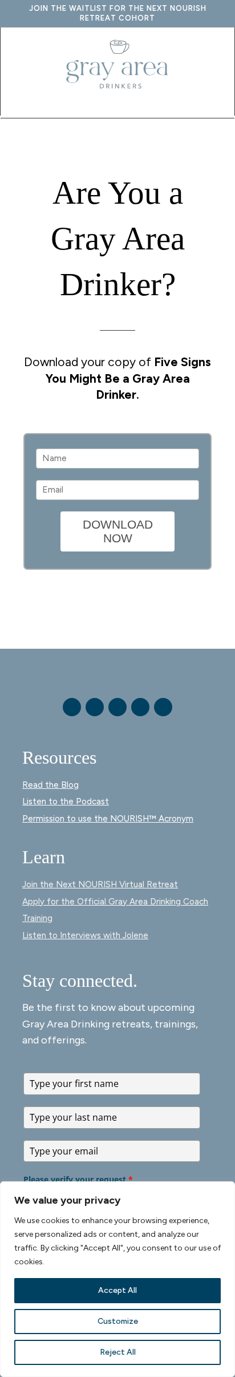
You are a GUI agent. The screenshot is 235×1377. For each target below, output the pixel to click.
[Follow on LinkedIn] (140, 707)
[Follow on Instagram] (95, 707)
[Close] (223, 1191)
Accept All (117, 1290)
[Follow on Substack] (163, 707)
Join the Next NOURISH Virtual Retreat (100, 884)
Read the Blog (50, 785)
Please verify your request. (78, 1179)
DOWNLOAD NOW (118, 531)
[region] (117, 1279)
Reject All (118, 1352)
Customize (118, 1321)
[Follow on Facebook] (72, 707)
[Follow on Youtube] (117, 707)
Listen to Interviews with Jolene (85, 935)
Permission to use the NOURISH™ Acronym (107, 818)
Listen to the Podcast (65, 801)
